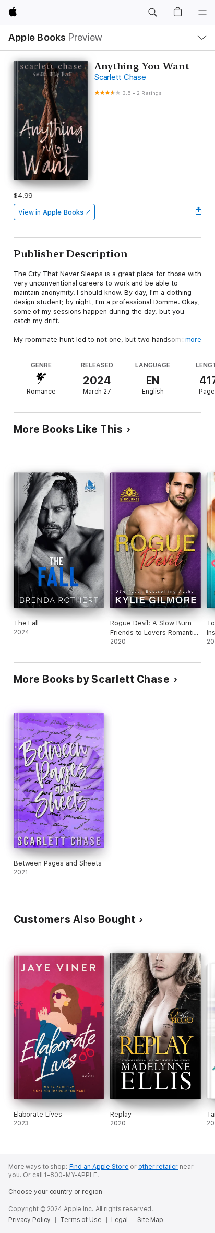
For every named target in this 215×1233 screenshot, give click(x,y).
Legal (119, 1220)
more (193, 339)
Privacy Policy (29, 1220)
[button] (152, 12)
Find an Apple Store (99, 1166)
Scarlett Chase (120, 77)
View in (50, 212)
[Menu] (202, 12)
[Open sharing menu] (198, 212)
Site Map (150, 1220)
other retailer (158, 1166)
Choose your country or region (55, 1191)
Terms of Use (81, 1220)
